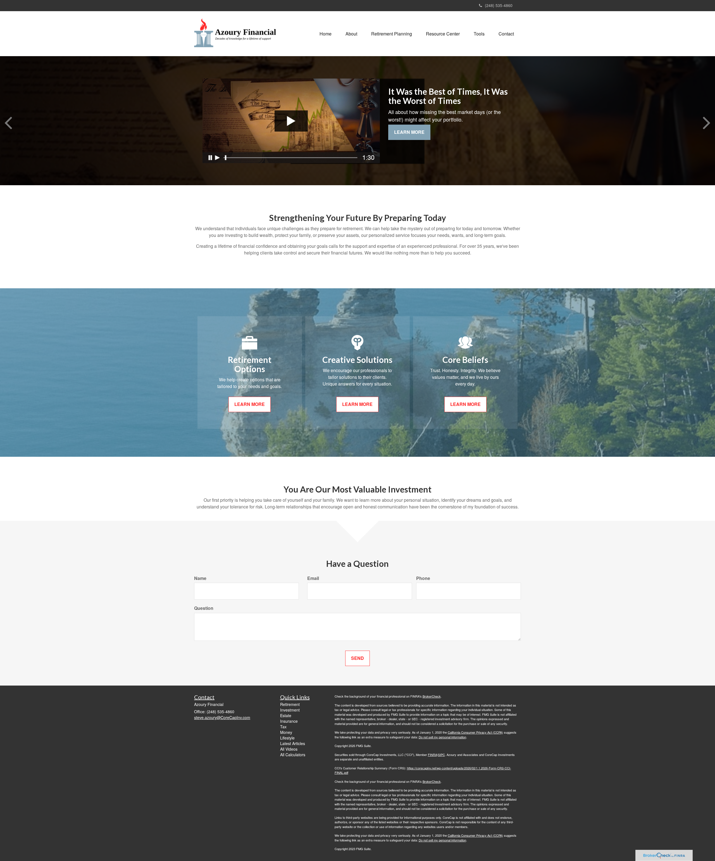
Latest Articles (292, 743)
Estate (285, 715)
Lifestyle (287, 738)
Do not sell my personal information (442, 737)
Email (313, 578)
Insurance (289, 721)
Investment (290, 710)
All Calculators (292, 754)
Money (286, 732)
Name (200, 578)
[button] (351, 34)
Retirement (290, 704)
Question (203, 608)
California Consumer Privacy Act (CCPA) (475, 732)
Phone (423, 578)
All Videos (288, 749)
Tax (283, 726)
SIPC (441, 754)
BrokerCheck (432, 696)
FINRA (432, 754)
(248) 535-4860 (499, 5)
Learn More (409, 132)
